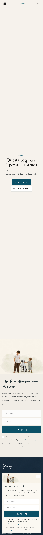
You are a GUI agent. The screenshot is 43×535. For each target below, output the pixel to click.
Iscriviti (21, 430)
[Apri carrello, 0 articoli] (38, 3)
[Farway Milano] (21, 4)
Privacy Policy (8, 530)
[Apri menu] (4, 3)
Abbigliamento (7, 533)
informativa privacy (30, 440)
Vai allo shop (21, 182)
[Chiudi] (38, 476)
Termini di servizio (13, 446)
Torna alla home (21, 189)
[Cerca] (30, 3)
